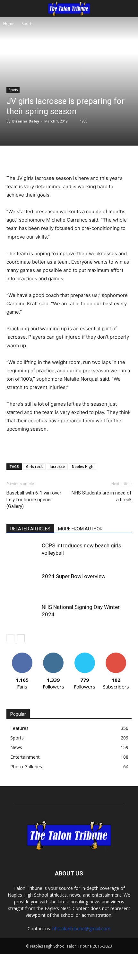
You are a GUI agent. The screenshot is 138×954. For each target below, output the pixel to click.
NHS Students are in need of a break (102, 496)
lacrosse (57, 466)
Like (22, 655)
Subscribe (116, 655)
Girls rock (34, 466)
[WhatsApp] (77, 158)
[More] (122, 158)
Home (8, 23)
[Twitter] (47, 158)
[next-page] (21, 638)
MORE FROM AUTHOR (80, 528)
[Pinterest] (62, 158)
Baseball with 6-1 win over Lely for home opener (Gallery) (33, 499)
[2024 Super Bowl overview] (22, 584)
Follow (53, 655)
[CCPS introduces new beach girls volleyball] (22, 553)
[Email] (92, 158)
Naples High (82, 466)
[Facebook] (33, 158)
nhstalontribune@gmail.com (81, 928)
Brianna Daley (25, 121)
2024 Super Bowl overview (74, 576)
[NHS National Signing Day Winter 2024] (22, 615)
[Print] (106, 158)
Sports (27, 23)
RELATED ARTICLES (30, 528)
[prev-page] (10, 638)
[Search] (129, 8)
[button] (11, 8)
